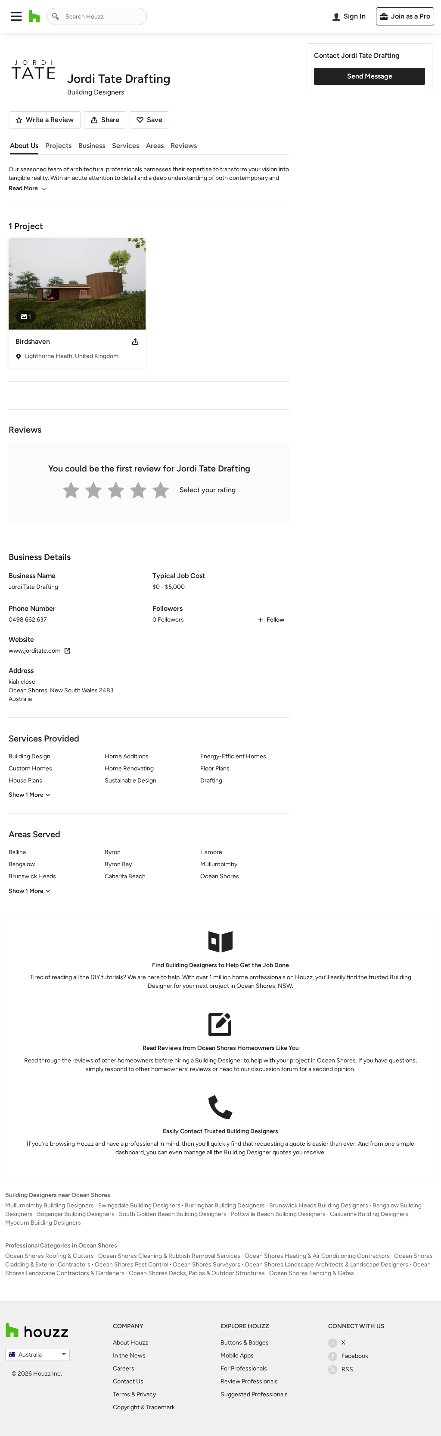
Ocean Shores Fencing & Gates (311, 1273)
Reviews (184, 145)
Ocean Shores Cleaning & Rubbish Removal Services (169, 1256)
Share (110, 120)
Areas (155, 145)
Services (125, 145)
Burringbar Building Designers (225, 1205)
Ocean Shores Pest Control (131, 1264)
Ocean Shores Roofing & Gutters (49, 1256)
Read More (23, 188)
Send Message (369, 76)
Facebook (355, 1356)
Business (91, 145)
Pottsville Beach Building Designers (278, 1214)
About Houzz (130, 1342)
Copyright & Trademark (144, 1407)
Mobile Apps (237, 1355)
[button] (16, 16)
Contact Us (128, 1381)
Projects (58, 145)
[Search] (55, 16)
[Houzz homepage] (34, 16)
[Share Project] (135, 341)
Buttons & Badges (244, 1342)
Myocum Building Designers (43, 1222)
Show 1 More (26, 794)
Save (154, 120)
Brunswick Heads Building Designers (318, 1205)
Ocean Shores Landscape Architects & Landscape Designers (326, 1264)
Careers (123, 1368)
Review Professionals (249, 1381)
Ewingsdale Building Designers (139, 1205)
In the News (129, 1355)
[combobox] (97, 16)
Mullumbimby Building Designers (49, 1205)
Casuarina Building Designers (369, 1214)
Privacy (146, 1394)
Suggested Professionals (254, 1394)
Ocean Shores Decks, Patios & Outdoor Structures (197, 1273)
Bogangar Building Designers (76, 1214)
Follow (275, 619)
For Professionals (243, 1368)
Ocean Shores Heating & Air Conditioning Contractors (317, 1256)
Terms (121, 1394)
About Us (24, 145)
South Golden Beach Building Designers (173, 1214)
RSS (347, 1369)
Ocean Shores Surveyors (206, 1264)
